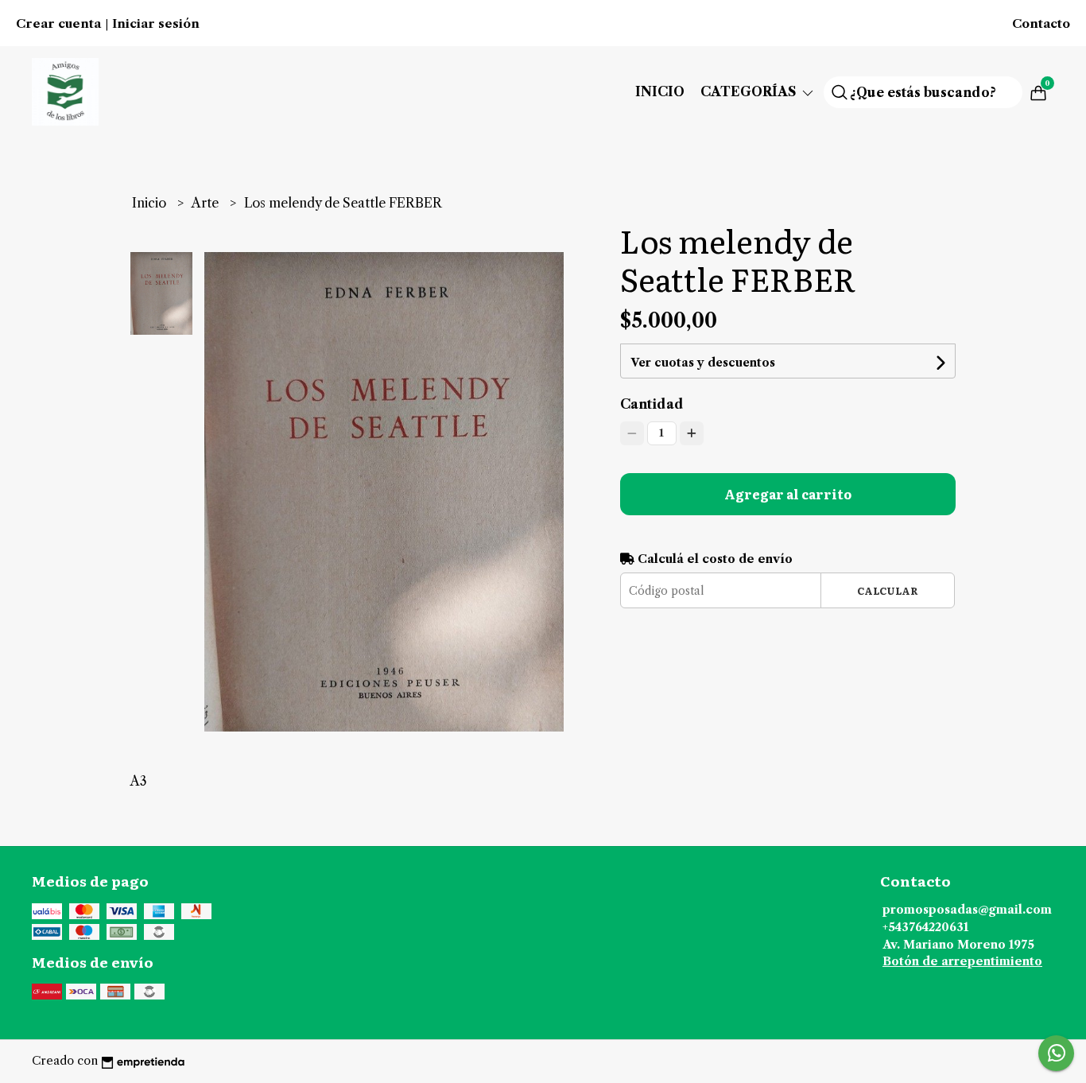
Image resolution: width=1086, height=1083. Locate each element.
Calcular (887, 590)
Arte (207, 203)
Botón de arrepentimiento (962, 961)
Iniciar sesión (156, 24)
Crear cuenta (58, 24)
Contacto (1041, 24)
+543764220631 (925, 927)
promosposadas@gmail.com (967, 909)
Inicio (660, 91)
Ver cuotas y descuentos (702, 362)
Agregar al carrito (787, 493)
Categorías (750, 91)
